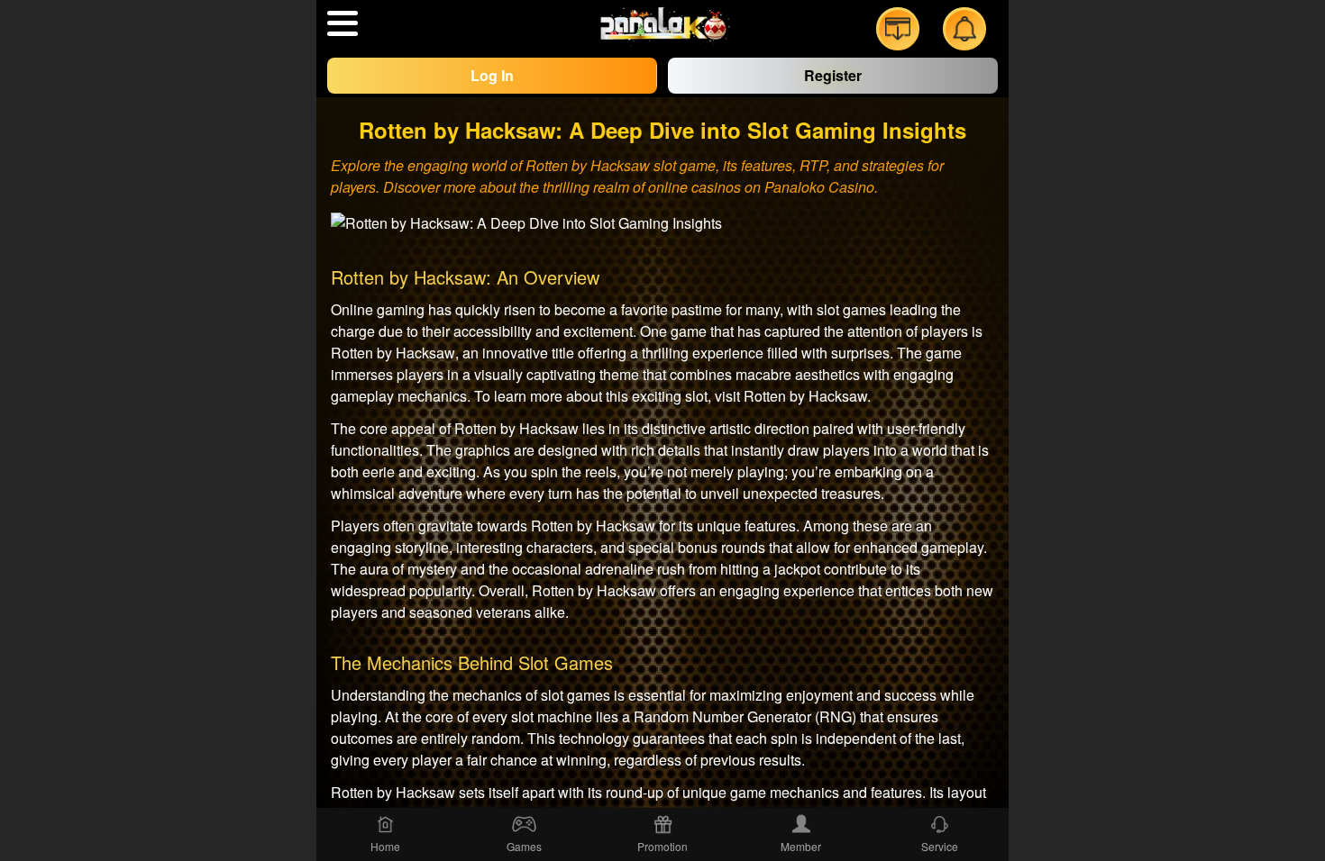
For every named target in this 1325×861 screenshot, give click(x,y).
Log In (492, 75)
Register (833, 75)
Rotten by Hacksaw (805, 395)
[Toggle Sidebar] (342, 23)
